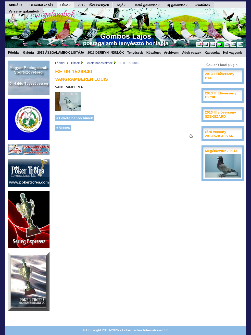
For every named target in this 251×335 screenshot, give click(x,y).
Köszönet (153, 52)
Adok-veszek (191, 52)
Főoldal (14, 52)
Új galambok (177, 5)
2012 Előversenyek (93, 5)
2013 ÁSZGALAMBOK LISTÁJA (60, 52)
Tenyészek (135, 52)
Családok (202, 5)
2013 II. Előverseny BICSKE (220, 95)
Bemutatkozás (41, 5)
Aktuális (15, 5)
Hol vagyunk (232, 52)
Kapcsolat (212, 52)
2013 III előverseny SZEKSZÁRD (220, 114)
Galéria (28, 52)
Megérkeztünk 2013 (221, 151)
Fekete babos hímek (99, 63)
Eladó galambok (146, 5)
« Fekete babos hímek (74, 118)
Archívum (171, 52)
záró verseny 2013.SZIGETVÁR (219, 134)
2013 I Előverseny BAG (219, 76)
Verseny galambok (24, 11)
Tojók (121, 5)
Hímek (65, 5)
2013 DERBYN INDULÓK (106, 52)
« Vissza (63, 128)
